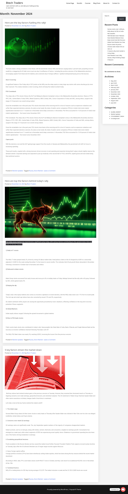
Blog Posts (96, 3)
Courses (87, 3)
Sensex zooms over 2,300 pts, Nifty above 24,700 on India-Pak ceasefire (116, 31)
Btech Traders (14, 3)
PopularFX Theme (75, 489)
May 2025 (114, 81)
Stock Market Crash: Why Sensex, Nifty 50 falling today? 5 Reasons (116, 58)
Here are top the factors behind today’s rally (26, 180)
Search (107, 16)
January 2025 (115, 89)
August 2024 (114, 100)
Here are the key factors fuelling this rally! (25, 22)
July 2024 (113, 103)
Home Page (70, 3)
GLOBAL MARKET (116, 112)
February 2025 (115, 87)
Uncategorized (115, 118)
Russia (31, 171)
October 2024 (115, 96)
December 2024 (115, 92)
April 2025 (114, 83)
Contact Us (116, 3)
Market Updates (17, 171)
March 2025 (114, 85)
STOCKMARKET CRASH (117, 116)
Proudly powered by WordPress (57, 489)
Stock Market (38, 171)
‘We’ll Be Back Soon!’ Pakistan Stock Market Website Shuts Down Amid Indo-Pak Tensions (116, 38)
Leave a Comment (49, 171)
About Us (106, 3)
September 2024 (116, 98)
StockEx (79, 3)
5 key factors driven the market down (23, 349)
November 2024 (115, 94)
